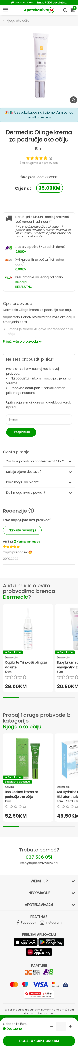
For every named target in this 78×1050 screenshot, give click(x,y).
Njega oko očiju (22, 726)
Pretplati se (21, 432)
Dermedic (15, 597)
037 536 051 (39, 857)
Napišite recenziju (22, 530)
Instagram (53, 922)
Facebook (28, 922)
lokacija (21, 282)
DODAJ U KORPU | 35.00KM (39, 1041)
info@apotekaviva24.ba (39, 863)
